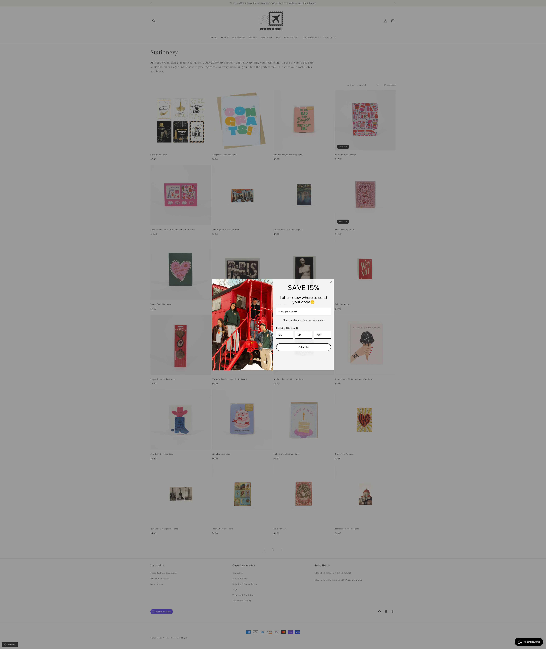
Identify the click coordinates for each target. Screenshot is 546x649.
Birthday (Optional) (287, 328)
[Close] (330, 282)
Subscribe (303, 347)
